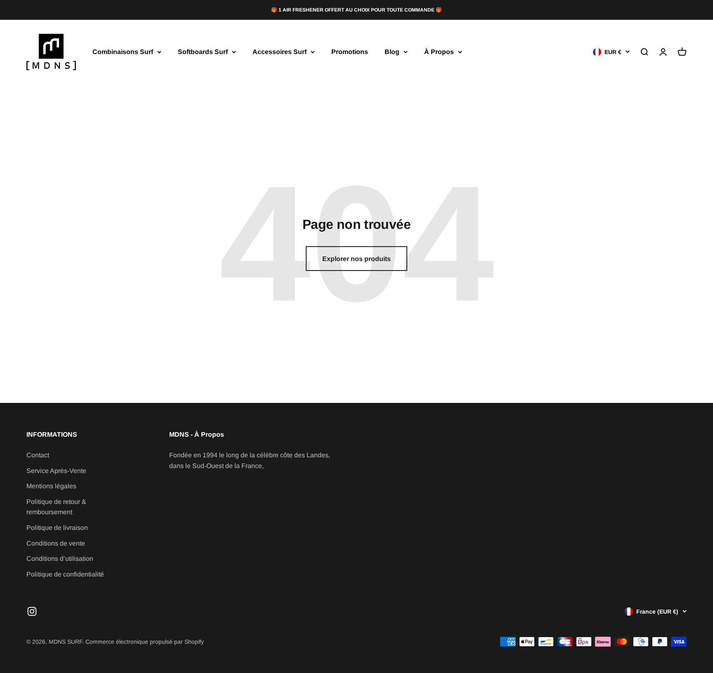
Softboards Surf (203, 51)
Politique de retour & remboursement (56, 507)
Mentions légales (51, 485)
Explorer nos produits (356, 258)
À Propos (439, 51)
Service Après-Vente (56, 470)
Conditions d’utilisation (59, 558)
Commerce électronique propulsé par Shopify (144, 641)
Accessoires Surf (280, 51)
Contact (37, 455)
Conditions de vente (55, 543)
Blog (392, 51)
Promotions (349, 51)
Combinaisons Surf (122, 51)
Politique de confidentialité (65, 574)
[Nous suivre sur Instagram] (32, 611)
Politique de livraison (57, 527)
